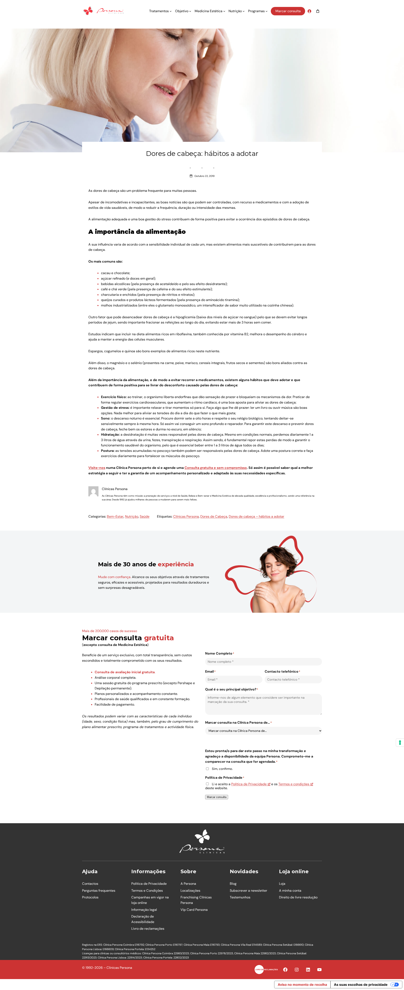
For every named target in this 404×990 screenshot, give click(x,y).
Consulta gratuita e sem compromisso (216, 467)
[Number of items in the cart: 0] (318, 11)
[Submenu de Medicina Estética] (224, 11)
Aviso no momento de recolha (302, 984)
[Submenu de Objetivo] (190, 11)
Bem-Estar (115, 516)
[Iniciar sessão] (309, 11)
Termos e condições (293, 784)
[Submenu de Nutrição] (244, 11)
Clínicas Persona (186, 516)
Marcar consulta (288, 11)
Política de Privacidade (249, 784)
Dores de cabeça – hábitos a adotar (256, 516)
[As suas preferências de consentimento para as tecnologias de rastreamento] (400, 743)
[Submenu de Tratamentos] (171, 11)
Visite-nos (96, 467)
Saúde (144, 516)
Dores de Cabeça (213, 516)
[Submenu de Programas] (267, 11)
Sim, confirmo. (222, 768)
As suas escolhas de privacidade (361, 984)
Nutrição (131, 516)
